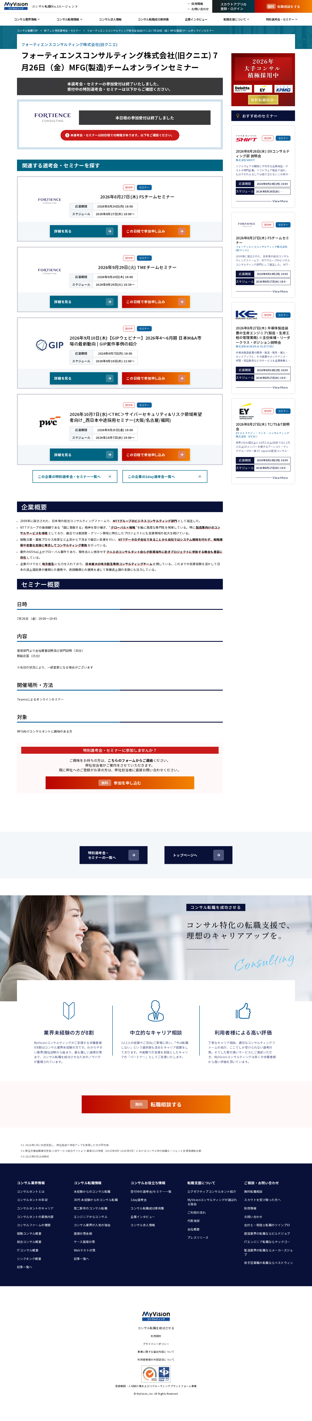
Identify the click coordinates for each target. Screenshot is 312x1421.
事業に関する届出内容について (156, 1351)
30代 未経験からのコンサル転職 (96, 1200)
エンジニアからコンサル (90, 1217)
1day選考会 (139, 1200)
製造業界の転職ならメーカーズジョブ (268, 1252)
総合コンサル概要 (29, 1242)
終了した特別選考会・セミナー (62, 30)
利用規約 (156, 1336)
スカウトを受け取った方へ (262, 1200)
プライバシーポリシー (156, 1344)
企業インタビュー (143, 1217)
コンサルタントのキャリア (35, 1208)
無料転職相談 (253, 1191)
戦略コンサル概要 (29, 1233)
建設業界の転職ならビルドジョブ (267, 1233)
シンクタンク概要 (29, 1259)
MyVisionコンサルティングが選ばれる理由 (212, 1202)
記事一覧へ (24, 1267)
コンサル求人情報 (143, 1225)
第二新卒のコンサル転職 (90, 1208)
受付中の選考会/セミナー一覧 (151, 1191)
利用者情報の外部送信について (156, 1359)
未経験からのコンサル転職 (92, 1191)
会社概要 (193, 1229)
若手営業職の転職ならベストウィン (268, 1263)
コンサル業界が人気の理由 (92, 1225)
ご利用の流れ (196, 1212)
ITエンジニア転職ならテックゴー (267, 1242)
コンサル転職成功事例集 (147, 1208)
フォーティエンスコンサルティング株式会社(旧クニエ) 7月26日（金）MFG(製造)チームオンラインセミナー (150, 30)
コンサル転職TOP (27, 30)
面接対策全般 (83, 1233)
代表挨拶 (193, 1221)
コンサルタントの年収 (32, 1200)
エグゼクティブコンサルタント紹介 (211, 1191)
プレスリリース (198, 1237)
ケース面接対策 (84, 1242)
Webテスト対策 (85, 1250)
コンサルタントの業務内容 (35, 1217)
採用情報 (250, 1208)
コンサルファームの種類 (34, 1225)
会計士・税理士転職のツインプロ (267, 1225)
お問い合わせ (253, 1217)
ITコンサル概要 (27, 1250)
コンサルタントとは (31, 1191)
